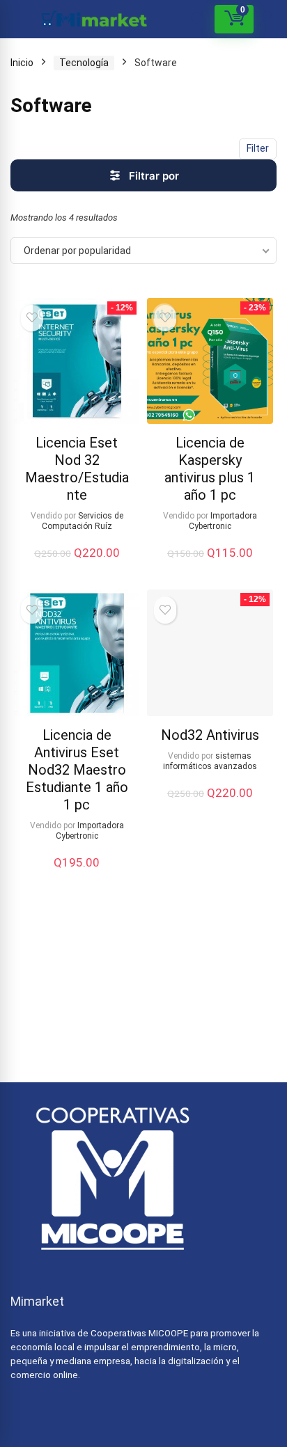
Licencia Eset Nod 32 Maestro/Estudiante (77, 468)
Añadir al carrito (76, 567)
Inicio (21, 62)
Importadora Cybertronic (223, 521)
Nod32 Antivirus (210, 735)
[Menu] (16, 19)
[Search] (198, 19)
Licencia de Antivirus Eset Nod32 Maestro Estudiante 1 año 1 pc (77, 770)
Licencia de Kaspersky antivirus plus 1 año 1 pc (209, 468)
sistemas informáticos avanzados (210, 761)
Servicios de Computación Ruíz (82, 521)
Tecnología (84, 62)
